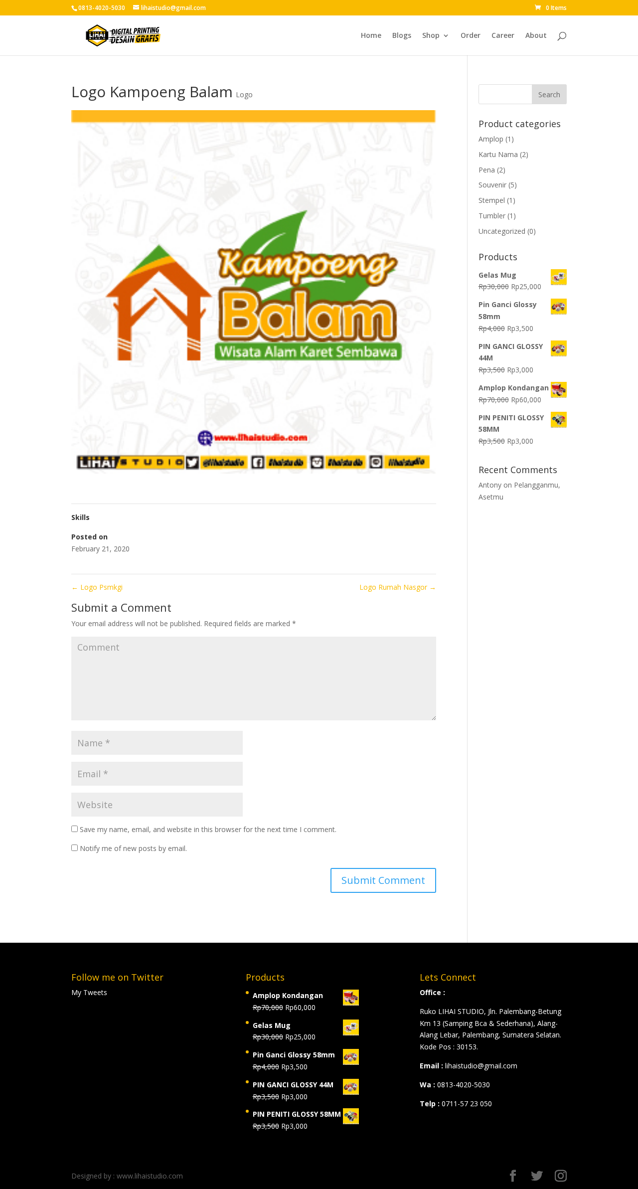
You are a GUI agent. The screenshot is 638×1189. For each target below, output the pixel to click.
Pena (486, 169)
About (536, 36)
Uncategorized (501, 231)
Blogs (401, 36)
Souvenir (492, 184)
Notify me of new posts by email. (133, 848)
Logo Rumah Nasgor (397, 587)
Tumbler (491, 215)
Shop (431, 36)
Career (502, 36)
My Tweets (89, 992)
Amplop (490, 139)
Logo (244, 94)
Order (470, 36)
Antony (489, 485)
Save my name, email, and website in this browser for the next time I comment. (208, 829)
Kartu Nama (498, 154)
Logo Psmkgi (97, 587)
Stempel (491, 200)
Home (371, 36)
